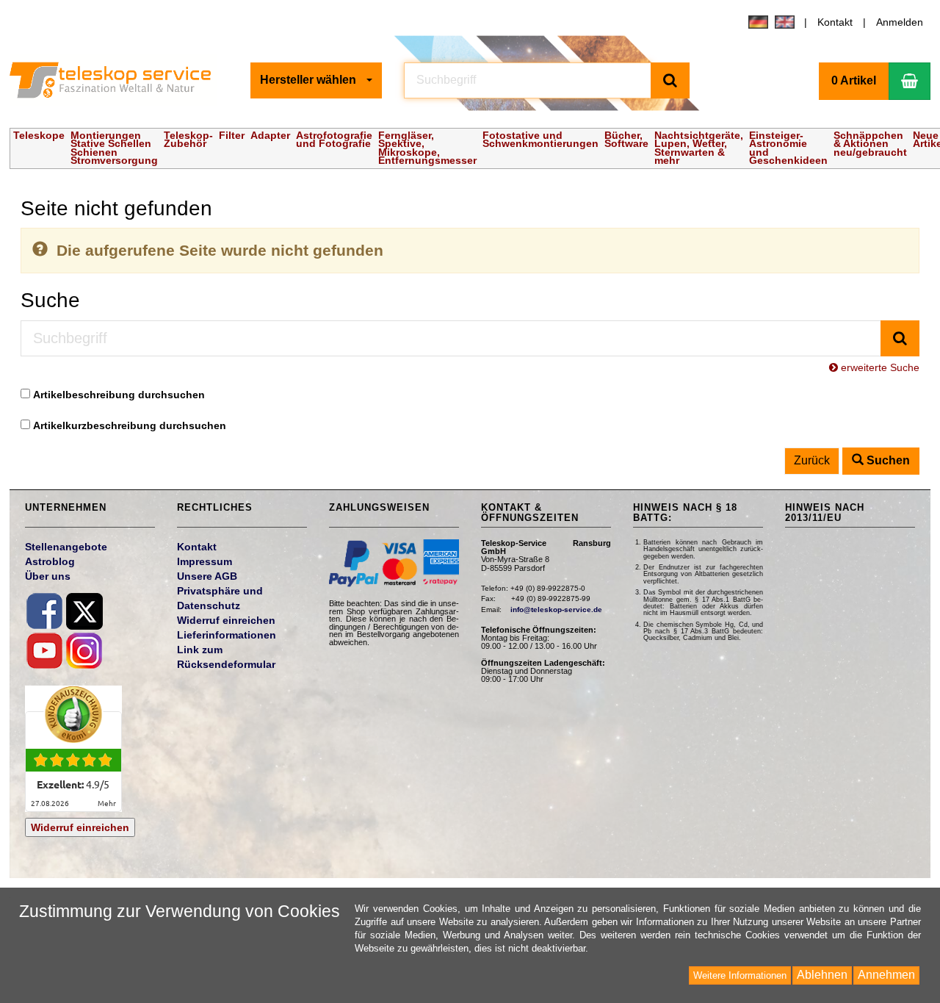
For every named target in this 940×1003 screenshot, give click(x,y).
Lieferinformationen (226, 635)
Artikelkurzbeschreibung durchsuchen (129, 425)
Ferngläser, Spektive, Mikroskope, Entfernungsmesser (427, 148)
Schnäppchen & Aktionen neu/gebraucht (870, 143)
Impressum (204, 561)
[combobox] (316, 80)
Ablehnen (822, 974)
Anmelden (899, 22)
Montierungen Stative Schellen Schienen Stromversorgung (114, 148)
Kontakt (835, 22)
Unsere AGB (207, 576)
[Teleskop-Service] (119, 80)
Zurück (812, 460)
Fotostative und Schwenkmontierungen (540, 139)
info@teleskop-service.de (556, 609)
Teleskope (39, 135)
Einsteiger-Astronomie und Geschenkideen (788, 148)
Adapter (270, 135)
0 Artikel (853, 80)
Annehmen (886, 974)
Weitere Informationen (740, 975)
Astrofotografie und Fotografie (334, 139)
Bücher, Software (626, 139)
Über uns (47, 576)
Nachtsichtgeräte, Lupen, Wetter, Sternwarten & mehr (698, 148)
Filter (232, 135)
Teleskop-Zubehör (188, 139)
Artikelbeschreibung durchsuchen (119, 394)
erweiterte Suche (878, 367)
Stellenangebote (66, 547)
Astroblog (50, 561)
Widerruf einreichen (80, 827)
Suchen (887, 460)
